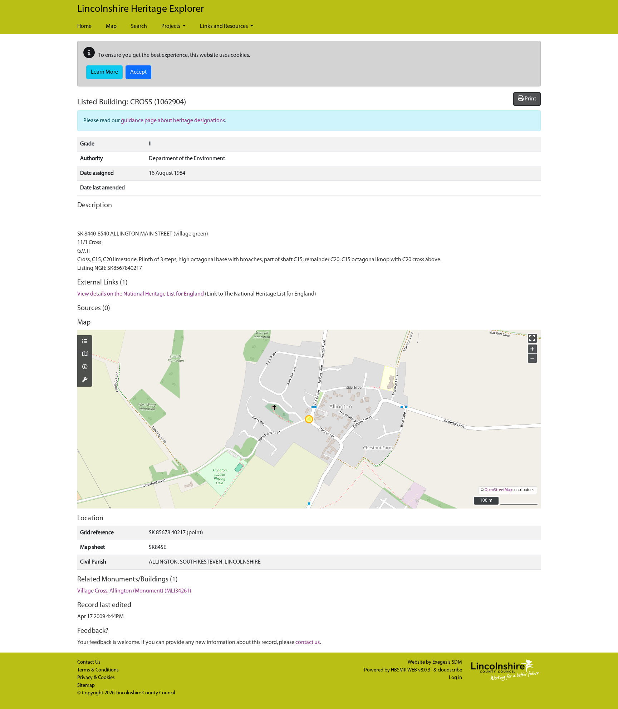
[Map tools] (85, 380)
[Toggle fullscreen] (532, 338)
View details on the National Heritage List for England (140, 294)
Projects (171, 26)
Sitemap (86, 685)
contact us (307, 642)
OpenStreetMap (498, 490)
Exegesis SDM (447, 662)
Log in (455, 677)
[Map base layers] (85, 354)
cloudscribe (450, 670)
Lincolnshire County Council (145, 693)
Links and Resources (224, 26)
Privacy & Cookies (96, 677)
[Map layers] (85, 342)
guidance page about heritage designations (173, 121)
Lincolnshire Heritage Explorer (140, 9)
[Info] (85, 367)
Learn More (104, 72)
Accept (138, 72)
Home (84, 26)
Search (139, 26)
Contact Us (88, 662)
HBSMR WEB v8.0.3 (411, 670)
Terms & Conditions (98, 670)
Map (111, 26)
